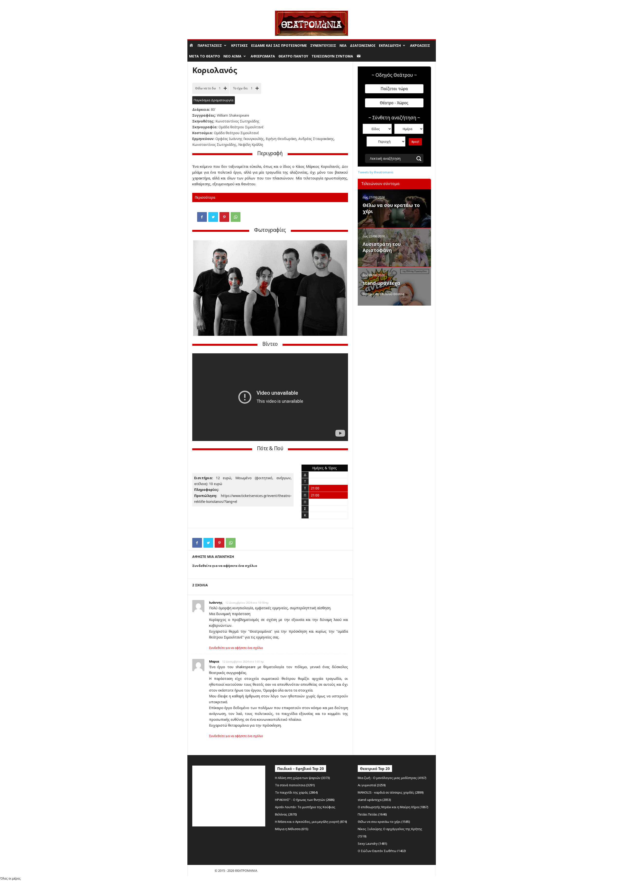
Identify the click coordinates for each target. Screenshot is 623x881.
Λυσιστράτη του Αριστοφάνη (382, 247)
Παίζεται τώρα (394, 88)
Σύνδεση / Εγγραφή (201, 3)
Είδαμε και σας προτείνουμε (279, 45)
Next (340, 288)
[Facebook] (202, 217)
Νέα (343, 45)
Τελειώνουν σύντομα (332, 56)
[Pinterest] (224, 217)
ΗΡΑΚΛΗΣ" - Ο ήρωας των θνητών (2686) (305, 799)
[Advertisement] (394, 339)
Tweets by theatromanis (376, 172)
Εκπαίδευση (390, 45)
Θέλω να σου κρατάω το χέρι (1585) (384, 821)
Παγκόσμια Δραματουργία (213, 100)
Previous (200, 288)
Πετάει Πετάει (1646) (372, 814)
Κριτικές (239, 45)
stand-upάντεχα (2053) (374, 799)
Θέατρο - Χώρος (394, 102)
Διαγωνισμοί (363, 45)
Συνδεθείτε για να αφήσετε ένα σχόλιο (236, 648)
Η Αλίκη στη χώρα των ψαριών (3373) (302, 778)
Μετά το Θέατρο (204, 56)
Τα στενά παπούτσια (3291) (295, 785)
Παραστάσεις (210, 45)
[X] (213, 217)
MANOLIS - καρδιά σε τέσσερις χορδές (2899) (391, 792)
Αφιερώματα (263, 56)
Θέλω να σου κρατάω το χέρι (391, 208)
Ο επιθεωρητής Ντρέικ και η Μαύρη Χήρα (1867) (393, 807)
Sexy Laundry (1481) (372, 843)
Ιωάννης (215, 602)
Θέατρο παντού (293, 56)
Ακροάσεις (420, 45)
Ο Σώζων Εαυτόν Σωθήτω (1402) (382, 851)
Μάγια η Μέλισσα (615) (291, 829)
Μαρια (214, 661)
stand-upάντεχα (381, 283)
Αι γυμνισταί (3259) (372, 785)
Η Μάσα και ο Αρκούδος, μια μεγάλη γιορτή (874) (311, 821)
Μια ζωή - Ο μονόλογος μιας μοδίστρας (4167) (392, 778)
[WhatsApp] (235, 217)
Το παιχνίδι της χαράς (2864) (296, 792)
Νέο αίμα (232, 56)
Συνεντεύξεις (323, 45)
